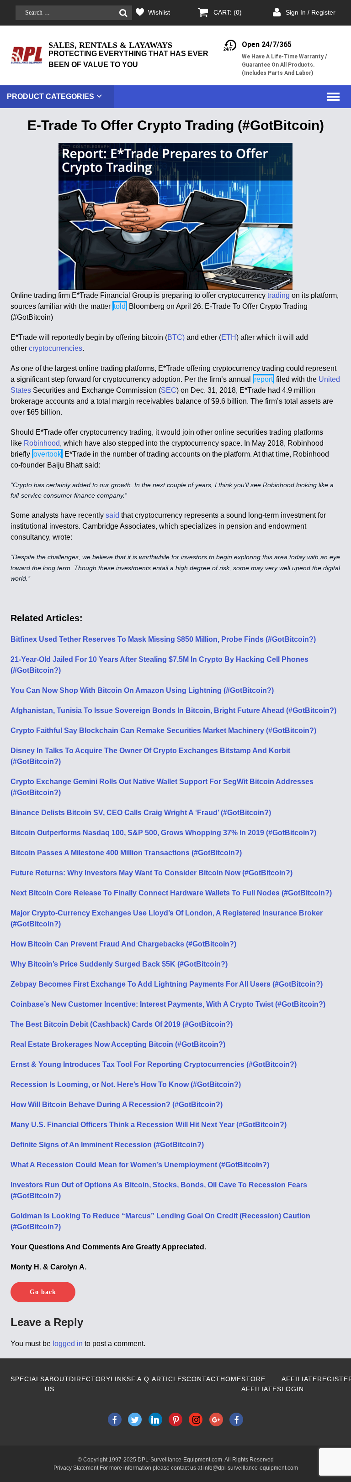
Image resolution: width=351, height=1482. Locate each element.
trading (278, 295)
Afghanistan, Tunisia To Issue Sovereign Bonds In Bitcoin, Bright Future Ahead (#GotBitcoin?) (173, 710)
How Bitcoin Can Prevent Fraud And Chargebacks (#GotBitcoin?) (123, 944)
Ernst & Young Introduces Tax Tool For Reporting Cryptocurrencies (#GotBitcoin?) (154, 1064)
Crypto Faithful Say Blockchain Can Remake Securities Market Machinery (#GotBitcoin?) (163, 730)
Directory (90, 1379)
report (263, 379)
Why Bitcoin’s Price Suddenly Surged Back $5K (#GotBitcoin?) (119, 964)
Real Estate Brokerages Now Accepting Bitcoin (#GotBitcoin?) (118, 1044)
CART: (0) (227, 12)
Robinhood (42, 443)
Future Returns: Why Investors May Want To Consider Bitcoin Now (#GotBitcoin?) (151, 873)
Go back (43, 1292)
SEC (168, 390)
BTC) (176, 337)
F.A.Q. (141, 1379)
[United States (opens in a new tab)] (32, 390)
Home (230, 1379)
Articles (169, 1379)
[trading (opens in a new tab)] (291, 295)
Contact (203, 1379)
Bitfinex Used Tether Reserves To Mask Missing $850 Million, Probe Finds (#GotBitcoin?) (163, 639)
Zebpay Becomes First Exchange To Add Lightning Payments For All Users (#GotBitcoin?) (167, 984)
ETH (228, 337)
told (120, 306)
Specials (28, 1379)
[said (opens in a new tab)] (120, 515)
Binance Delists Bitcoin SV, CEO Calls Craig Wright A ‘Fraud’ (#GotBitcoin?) (141, 812)
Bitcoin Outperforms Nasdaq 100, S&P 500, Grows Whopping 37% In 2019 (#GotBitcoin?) (163, 833)
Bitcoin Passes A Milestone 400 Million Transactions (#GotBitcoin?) (126, 853)
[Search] (123, 13)
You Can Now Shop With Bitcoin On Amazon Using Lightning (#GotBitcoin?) (142, 690)
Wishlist (159, 12)
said (112, 515)
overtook (47, 454)
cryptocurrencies (55, 348)
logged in (68, 1343)
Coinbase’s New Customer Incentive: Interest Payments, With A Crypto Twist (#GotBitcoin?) (168, 1004)
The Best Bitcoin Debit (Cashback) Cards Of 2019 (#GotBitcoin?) (122, 1024)
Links (121, 1379)
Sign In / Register (310, 12)
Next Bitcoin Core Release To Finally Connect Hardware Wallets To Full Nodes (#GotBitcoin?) (171, 893)
